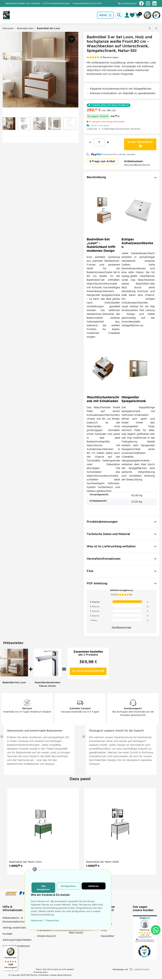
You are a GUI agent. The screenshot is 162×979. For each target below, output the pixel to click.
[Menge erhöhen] (107, 142)
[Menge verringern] (90, 142)
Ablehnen (93, 886)
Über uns (106, 923)
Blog (104, 930)
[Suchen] (119, 15)
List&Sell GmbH (141, 969)
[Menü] (16, 948)
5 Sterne (95, 602)
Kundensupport (128, 3)
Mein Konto (76, 932)
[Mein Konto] (127, 15)
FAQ (103, 917)
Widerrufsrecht (46, 936)
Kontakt (7, 933)
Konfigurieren (68, 886)
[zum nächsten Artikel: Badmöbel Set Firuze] (149, 28)
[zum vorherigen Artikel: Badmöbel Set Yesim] (156, 28)
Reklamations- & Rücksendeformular (15, 919)
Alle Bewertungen (121, 627)
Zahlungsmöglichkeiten (17, 939)
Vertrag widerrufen (14, 927)
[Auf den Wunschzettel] (71, 39)
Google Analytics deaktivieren (21, 969)
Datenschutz (52, 920)
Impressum (37, 920)
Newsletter (107, 936)
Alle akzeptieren (43, 888)
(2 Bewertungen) (109, 57)
